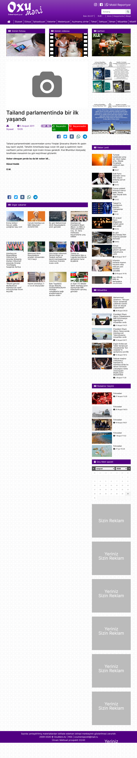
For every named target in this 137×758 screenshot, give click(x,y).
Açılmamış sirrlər (80, 21)
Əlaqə (128, 16)
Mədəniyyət (64, 21)
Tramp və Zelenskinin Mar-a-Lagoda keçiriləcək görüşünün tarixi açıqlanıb (79, 257)
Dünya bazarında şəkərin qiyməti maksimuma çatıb (119, 250)
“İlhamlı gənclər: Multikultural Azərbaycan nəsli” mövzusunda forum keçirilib (14, 287)
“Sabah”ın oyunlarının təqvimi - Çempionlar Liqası (118, 207)
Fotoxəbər (117, 393)
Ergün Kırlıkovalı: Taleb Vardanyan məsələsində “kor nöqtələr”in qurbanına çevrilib (121, 348)
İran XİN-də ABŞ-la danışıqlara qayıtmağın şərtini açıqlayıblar (118, 282)
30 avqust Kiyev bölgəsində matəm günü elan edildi (118, 222)
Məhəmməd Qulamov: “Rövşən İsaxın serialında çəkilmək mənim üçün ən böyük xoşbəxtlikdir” (121, 303)
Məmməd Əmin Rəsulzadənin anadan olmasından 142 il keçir (36, 256)
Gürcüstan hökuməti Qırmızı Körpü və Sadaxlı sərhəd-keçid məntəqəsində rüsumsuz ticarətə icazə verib (57, 258)
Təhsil (94, 21)
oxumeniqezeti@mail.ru (86, 737)
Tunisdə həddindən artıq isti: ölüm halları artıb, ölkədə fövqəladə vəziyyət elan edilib (119, 161)
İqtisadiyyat (39, 21)
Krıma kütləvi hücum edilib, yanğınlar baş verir (14, 225)
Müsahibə (122, 21)
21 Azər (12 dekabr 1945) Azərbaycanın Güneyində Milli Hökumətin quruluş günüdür (79, 287)
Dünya (27, 21)
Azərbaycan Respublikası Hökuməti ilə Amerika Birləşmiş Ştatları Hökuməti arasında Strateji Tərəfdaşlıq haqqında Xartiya (13, 260)
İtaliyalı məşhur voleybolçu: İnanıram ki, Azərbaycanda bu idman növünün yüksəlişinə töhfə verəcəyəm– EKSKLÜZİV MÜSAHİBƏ (120, 367)
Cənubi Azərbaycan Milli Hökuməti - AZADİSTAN (36, 225)
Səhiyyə (103, 21)
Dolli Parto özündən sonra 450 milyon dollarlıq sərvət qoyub (119, 178)
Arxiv (109, 16)
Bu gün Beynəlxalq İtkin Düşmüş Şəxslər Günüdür (119, 236)
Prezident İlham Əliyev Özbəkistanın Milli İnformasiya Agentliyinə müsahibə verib (121, 318)
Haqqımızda (118, 16)
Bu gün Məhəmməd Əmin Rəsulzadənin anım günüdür (57, 225)
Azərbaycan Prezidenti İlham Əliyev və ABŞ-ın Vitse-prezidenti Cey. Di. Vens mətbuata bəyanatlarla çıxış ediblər (78, 230)
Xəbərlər (51, 21)
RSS (70, 737)
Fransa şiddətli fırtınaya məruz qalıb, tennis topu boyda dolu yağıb (120, 192)
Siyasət (18, 21)
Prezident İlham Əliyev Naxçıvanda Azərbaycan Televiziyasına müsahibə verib (121, 333)
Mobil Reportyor (120, 4)
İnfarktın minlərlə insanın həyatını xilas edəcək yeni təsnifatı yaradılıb (119, 266)
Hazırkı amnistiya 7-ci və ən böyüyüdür (36, 285)
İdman (112, 21)
